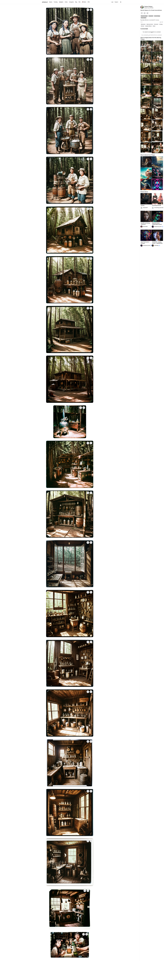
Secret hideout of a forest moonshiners (151, 10)
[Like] (88, 9)
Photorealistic (143, 17)
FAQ (79, 2)
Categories (71, 2)
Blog (76, 2)
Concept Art (151, 15)
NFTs (89, 2)
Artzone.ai (45, 2)
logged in (152, 32)
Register (116, 2)
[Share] (147, 13)
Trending (55, 2)
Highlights (61, 2)
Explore (50, 2)
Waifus (84, 2)
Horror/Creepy (157, 15)
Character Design (144, 15)
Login (112, 2)
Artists (66, 2)
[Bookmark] (91, 9)
